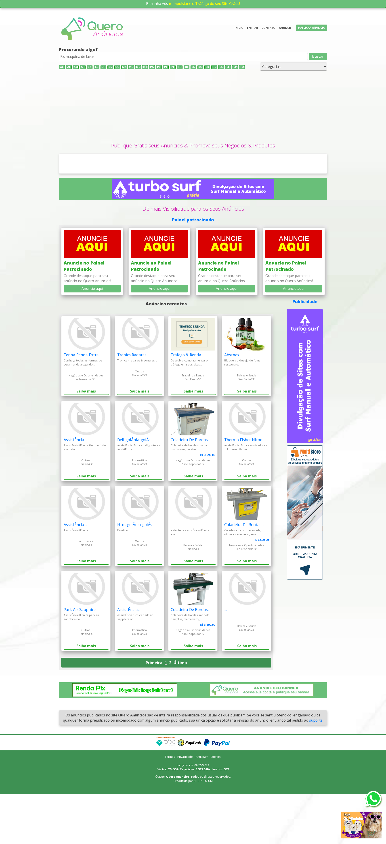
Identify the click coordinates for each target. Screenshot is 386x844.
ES (110, 67)
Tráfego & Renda (186, 405)
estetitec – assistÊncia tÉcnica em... (190, 582)
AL (69, 67)
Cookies (215, 807)
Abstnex (231, 405)
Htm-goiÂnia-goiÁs (134, 574)
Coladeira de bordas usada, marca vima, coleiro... (189, 497)
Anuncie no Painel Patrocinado (84, 316)
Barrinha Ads (157, 3)
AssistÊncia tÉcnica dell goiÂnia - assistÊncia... (138, 497)
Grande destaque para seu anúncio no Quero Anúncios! (87, 328)
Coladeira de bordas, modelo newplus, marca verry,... (190, 667)
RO (200, 67)
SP (235, 67)
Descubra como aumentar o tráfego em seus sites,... (189, 412)
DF (103, 67)
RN (193, 67)
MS (138, 67)
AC (62, 67)
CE (96, 67)
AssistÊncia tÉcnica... (77, 580)
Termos (170, 807)
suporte (316, 770)
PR (179, 67)
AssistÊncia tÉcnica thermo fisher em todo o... (86, 497)
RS (214, 67)
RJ (186, 67)
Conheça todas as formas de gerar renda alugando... (83, 412)
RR (207, 67)
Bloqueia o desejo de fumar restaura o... (243, 412)
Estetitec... (124, 580)
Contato (268, 28)
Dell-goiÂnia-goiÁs (134, 490)
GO (117, 67)
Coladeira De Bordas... (190, 490)
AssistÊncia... (75, 490)
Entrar (252, 28)
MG (131, 67)
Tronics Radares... (133, 405)
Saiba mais (86, 441)
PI (172, 67)
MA (124, 67)
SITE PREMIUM (203, 831)
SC (221, 67)
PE (166, 67)
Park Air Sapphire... (81, 659)
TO (242, 67)
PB (159, 67)
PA (152, 67)
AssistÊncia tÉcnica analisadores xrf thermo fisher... (245, 497)
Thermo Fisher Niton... (244, 490)
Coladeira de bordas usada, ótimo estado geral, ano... (242, 582)
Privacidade (185, 807)
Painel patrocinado (193, 270)
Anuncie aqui (92, 338)
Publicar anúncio (311, 27)
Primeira (153, 712)
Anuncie (285, 28)
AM (76, 67)
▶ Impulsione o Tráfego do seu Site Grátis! (204, 3)
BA (89, 67)
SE (228, 67)
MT (145, 67)
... (172, 574)
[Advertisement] (193, 108)
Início (239, 28)
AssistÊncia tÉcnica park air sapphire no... (81, 667)
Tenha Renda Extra (81, 405)
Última (180, 712)
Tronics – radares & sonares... (137, 410)
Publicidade (304, 352)
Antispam (202, 807)
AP (82, 67)
